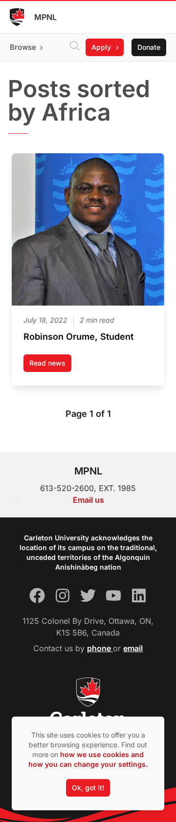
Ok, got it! (88, 787)
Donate (148, 47)
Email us (88, 500)
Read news (50, 365)
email (133, 648)
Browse (23, 47)
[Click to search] (75, 47)
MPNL (45, 17)
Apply (101, 47)
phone (100, 648)
